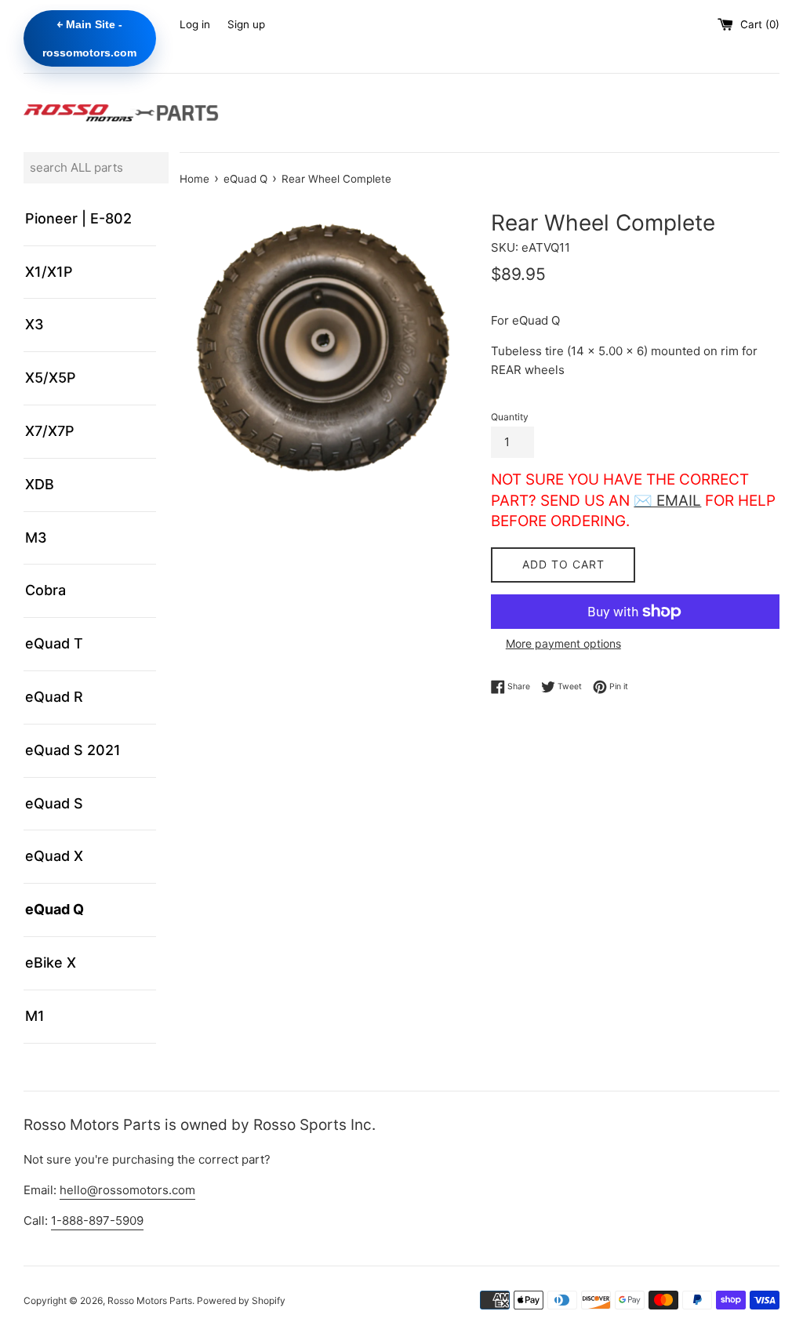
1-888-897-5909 (97, 1220)
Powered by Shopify (241, 1300)
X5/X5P (50, 377)
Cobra (45, 590)
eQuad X (54, 856)
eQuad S (54, 803)
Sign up (246, 24)
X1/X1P (49, 271)
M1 (35, 1016)
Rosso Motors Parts (149, 1300)
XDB (39, 484)
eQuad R (54, 696)
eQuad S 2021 (73, 750)
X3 (34, 324)
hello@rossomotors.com (127, 1189)
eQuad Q (54, 909)
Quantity (510, 417)
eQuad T (54, 643)
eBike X (50, 962)
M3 (36, 537)
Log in (195, 24)
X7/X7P (49, 431)
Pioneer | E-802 (78, 218)
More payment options (563, 643)
